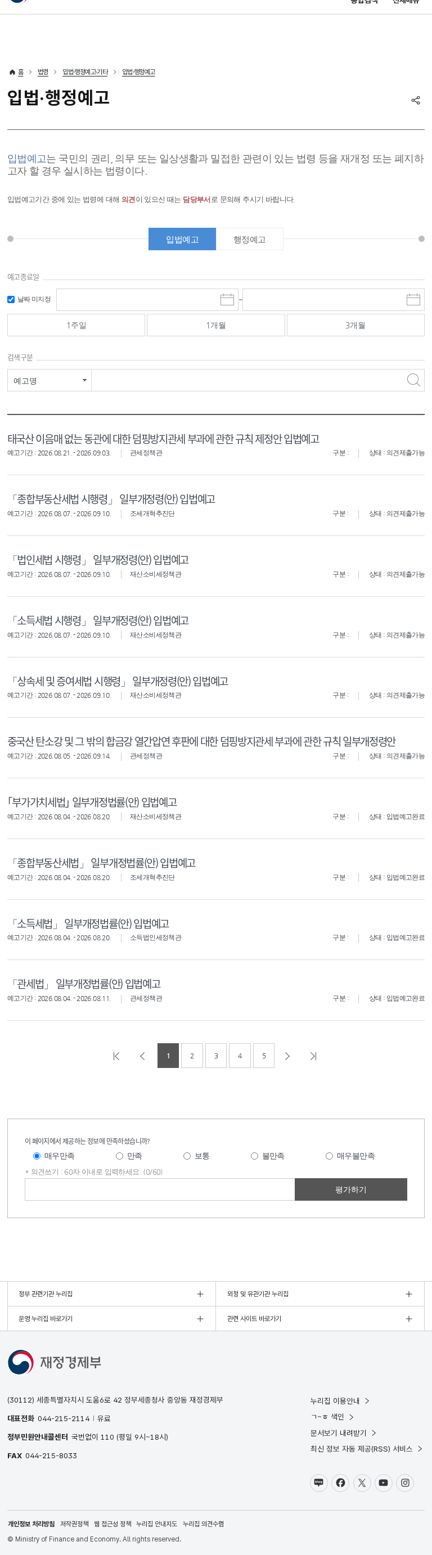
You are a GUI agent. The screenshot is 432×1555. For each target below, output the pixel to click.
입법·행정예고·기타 (84, 72)
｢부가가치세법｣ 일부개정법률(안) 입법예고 (91, 801)
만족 (134, 1156)
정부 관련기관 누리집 (46, 1294)
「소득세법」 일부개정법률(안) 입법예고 (88, 923)
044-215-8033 (51, 1455)
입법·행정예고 (138, 72)
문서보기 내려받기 (338, 1432)
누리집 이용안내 (335, 1400)
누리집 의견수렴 (203, 1524)
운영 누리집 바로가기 (46, 1319)
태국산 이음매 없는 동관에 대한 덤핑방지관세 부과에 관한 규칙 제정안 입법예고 (163, 438)
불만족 (273, 1156)
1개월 (216, 325)
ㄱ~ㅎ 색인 (327, 1416)
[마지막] (314, 1055)
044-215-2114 (63, 1418)
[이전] (143, 1055)
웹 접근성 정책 (112, 1524)
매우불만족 (356, 1156)
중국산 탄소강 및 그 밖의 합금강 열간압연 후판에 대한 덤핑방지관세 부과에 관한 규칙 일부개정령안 (201, 741)
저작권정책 (74, 1524)
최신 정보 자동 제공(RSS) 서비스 (361, 1448)
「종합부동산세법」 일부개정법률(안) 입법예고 (101, 862)
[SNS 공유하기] (416, 100)
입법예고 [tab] (182, 239)
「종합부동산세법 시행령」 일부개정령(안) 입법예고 (111, 498)
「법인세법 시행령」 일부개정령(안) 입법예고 (97, 559)
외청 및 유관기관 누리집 (258, 1294)
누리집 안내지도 (156, 1524)
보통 (202, 1156)
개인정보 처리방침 (31, 1524)
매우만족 (59, 1156)
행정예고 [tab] (249, 239)
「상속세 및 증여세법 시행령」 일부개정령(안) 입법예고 (117, 680)
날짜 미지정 (34, 299)
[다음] (288, 1055)
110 (107, 1436)
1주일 (76, 325)
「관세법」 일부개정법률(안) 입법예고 (83, 983)
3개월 (355, 325)
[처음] (117, 1055)
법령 (43, 72)
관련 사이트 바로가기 (254, 1319)
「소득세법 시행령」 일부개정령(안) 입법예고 (97, 620)
